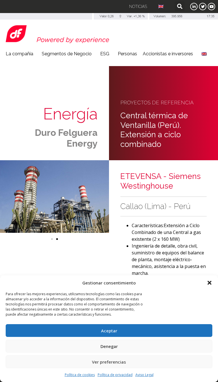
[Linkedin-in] (194, 6)
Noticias (138, 6)
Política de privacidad (115, 374)
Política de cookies (80, 374)
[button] (209, 283)
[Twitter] (202, 6)
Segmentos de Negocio (67, 53)
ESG (104, 53)
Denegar (109, 346)
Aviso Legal (144, 374)
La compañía (19, 53)
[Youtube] (211, 6)
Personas (127, 53)
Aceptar (109, 331)
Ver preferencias (109, 362)
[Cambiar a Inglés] (161, 6)
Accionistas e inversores (168, 53)
